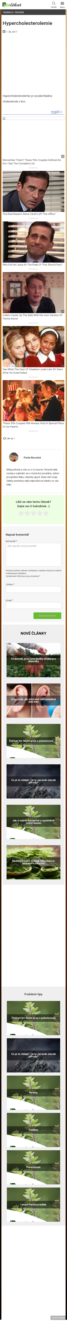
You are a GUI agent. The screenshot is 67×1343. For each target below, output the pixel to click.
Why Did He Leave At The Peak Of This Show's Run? (32, 264)
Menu (62, 7)
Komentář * (11, 541)
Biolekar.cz (8, 12)
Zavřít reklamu (58, 1317)
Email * (9, 600)
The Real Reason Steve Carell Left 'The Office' (29, 213)
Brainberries (33, 168)
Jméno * (10, 584)
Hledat (54, 7)
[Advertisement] (34, 62)
